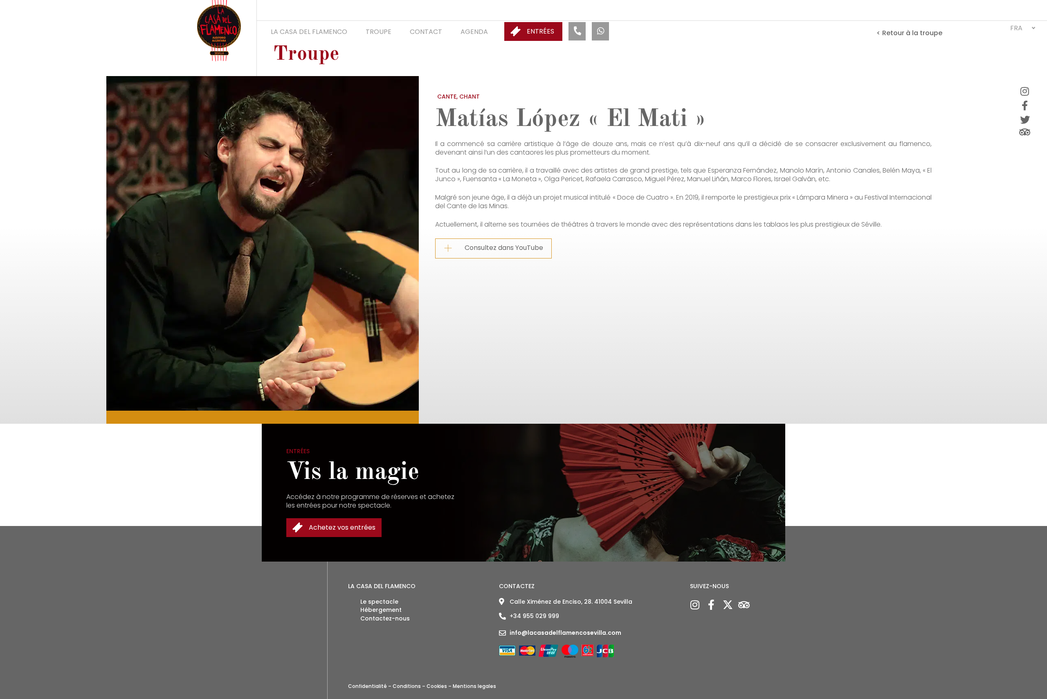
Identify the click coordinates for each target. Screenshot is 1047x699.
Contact (426, 31)
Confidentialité (367, 686)
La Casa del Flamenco (309, 31)
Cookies (437, 686)
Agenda (474, 31)
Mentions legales (474, 686)
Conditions (407, 686)
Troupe (378, 31)
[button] (1022, 28)
